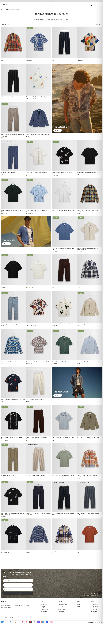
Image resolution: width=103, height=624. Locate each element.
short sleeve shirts (39, 19)
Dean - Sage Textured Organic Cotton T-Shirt (63, 475)
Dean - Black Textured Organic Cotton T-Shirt (88, 172)
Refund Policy (61, 606)
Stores (78, 607)
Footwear (74, 5)
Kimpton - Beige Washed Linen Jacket (86, 324)
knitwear (52, 19)
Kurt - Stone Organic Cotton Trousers (35, 475)
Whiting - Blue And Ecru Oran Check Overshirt (12, 361)
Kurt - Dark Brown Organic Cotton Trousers (62, 286)
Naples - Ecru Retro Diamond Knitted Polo (36, 286)
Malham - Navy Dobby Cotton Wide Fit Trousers (38, 513)
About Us (79, 604)
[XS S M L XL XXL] (13, 42)
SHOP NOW (57, 1)
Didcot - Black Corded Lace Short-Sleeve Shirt (12, 286)
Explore (81, 5)
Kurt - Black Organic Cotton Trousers (10, 96)
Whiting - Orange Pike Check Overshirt (10, 59)
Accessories (66, 5)
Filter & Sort (98, 24)
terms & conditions (95, 593)
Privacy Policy (61, 607)
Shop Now (57, 130)
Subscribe (18, 593)
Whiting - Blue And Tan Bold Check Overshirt (63, 551)
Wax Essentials (44, 609)
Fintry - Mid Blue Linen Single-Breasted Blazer (37, 134)
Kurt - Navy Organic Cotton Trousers (61, 59)
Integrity (79, 606)
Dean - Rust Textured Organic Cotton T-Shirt (88, 551)
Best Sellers (44, 607)
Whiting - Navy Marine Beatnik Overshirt (87, 286)
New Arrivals (44, 604)
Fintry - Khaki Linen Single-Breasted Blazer (88, 437)
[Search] (91, 5)
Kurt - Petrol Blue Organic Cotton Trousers (88, 513)
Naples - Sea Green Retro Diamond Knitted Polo (64, 361)
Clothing (37, 5)
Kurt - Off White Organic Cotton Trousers (36, 399)
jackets (63, 19)
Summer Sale (23, 5)
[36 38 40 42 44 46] (38, 117)
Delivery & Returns (62, 604)
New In (31, 5)
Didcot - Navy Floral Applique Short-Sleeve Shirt (13, 399)
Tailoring (51, 5)
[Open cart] (100, 5)
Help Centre (61, 611)
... (53, 561)
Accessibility (61, 612)
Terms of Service (62, 609)
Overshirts (57, 5)
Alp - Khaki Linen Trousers (7, 475)
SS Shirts (44, 5)
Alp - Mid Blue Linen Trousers (8, 172)
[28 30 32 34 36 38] (64, 42)
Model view (3, 24)
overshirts (47, 19)
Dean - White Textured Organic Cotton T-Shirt (63, 210)
